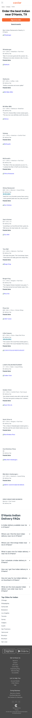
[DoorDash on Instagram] (19, 702)
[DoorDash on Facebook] (13, 702)
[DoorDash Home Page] (17, 3)
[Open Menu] (2, 2)
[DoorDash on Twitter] (16, 702)
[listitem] (16, 600)
